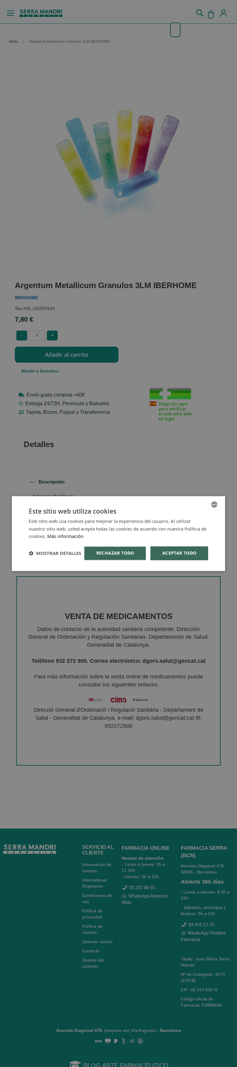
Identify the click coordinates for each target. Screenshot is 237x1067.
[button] (55, 553)
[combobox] (214, 504)
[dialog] (118, 533)
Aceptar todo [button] (179, 553)
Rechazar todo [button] (115, 553)
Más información (65, 536)
